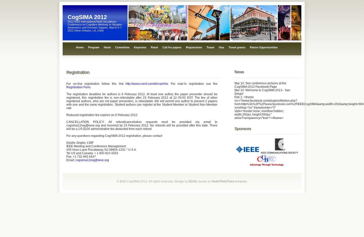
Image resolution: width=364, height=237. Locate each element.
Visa (221, 47)
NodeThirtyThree (223, 181)
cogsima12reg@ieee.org (92, 160)
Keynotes (140, 47)
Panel (154, 47)
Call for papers (172, 47)
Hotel (107, 47)
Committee (122, 47)
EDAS (193, 181)
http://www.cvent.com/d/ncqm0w (147, 84)
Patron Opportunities (264, 47)
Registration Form (78, 87)
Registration (194, 47)
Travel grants (237, 47)
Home (80, 47)
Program (93, 47)
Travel (210, 47)
